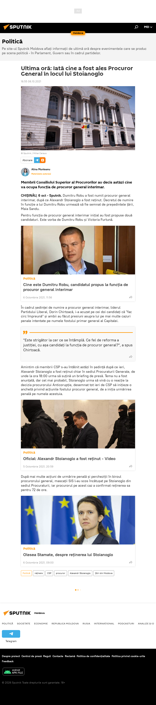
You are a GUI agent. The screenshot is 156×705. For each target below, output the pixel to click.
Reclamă (70, 656)
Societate (23, 623)
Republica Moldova (65, 623)
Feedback (8, 661)
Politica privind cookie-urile (128, 656)
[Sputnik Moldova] (18, 30)
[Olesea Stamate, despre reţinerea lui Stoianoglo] (78, 520)
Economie (41, 623)
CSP (49, 573)
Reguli (47, 656)
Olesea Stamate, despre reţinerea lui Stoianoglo (68, 554)
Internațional (104, 623)
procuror (60, 573)
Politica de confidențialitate (93, 656)
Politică (29, 278)
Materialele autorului (41, 173)
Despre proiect (11, 656)
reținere (39, 573)
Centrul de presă (31, 656)
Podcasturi (126, 623)
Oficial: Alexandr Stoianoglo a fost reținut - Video (69, 458)
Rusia (86, 623)
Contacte (58, 656)
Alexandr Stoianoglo (80, 573)
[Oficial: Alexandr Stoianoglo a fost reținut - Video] (78, 424)
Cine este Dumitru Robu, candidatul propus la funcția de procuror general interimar (75, 287)
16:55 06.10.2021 (31, 81)
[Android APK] (13, 672)
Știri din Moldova (103, 573)
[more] (131, 297)
